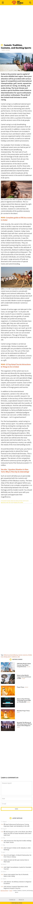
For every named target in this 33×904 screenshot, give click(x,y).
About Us (21, 899)
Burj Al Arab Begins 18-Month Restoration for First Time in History (17, 856)
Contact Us (12, 899)
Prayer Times (20, 687)
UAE (19, 656)
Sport (9, 656)
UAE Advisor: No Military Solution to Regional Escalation (17, 882)
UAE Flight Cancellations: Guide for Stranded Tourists (17, 868)
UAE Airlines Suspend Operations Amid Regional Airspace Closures (16, 887)
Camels (20, 655)
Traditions (14, 656)
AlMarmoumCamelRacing (11, 655)
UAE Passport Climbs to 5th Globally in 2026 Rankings (17, 848)
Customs (25, 655)
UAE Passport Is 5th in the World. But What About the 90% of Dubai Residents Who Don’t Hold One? (18, 833)
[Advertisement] (16, 25)
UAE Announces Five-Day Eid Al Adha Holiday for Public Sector (17, 841)
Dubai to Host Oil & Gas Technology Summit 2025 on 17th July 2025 (24, 700)
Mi (15, 470)
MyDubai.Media (4, 890)
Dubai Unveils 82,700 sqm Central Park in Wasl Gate (16, 861)
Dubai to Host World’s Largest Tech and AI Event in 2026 (24, 677)
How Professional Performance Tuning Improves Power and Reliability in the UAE (16, 825)
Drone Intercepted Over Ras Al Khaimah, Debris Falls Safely (16, 875)
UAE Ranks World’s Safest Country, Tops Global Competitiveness (24, 665)
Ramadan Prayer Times (23, 710)
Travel (10, 890)
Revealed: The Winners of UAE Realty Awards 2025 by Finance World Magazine (24, 724)
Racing (5, 656)
